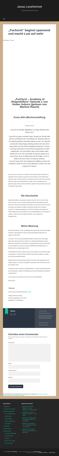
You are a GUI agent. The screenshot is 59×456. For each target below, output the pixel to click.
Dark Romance (9, 436)
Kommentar (11, 342)
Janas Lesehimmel (29, 6)
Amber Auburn (42, 317)
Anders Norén (43, 452)
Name (10, 363)
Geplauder (6, 426)
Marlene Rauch (48, 318)
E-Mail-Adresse (12, 370)
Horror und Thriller (10, 440)
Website (10, 377)
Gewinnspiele (7, 428)
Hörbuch (41, 318)
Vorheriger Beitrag (43, 322)
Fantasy (41, 313)
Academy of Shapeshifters (46, 315)
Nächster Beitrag (43, 325)
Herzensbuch (8, 418)
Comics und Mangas (10, 433)
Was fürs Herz (9, 443)
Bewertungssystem (9, 411)
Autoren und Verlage (9, 409)
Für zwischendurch (10, 413)
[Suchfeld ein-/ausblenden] (55, 18)
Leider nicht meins (10, 421)
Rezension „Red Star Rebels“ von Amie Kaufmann (28, 408)
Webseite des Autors (14, 314)
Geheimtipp (8, 416)
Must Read (8, 423)
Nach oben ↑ (52, 452)
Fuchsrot (49, 317)
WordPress (37, 451)
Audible (29, 292)
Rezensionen (46, 313)
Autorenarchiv (11, 314)
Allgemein (6, 406)
